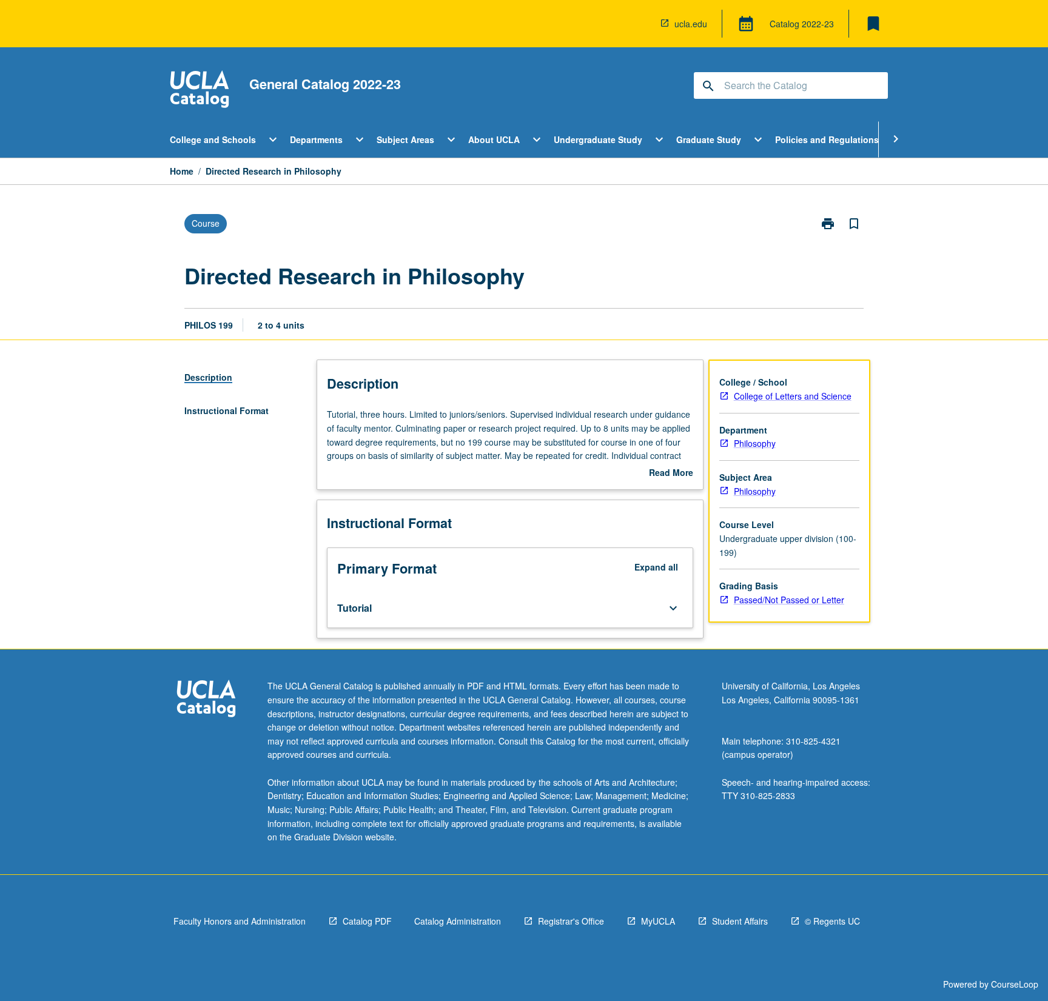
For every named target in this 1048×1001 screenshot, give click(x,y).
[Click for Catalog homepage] (199, 91)
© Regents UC (832, 921)
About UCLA (494, 139)
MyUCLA (658, 921)
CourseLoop (1014, 984)
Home (181, 171)
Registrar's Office (571, 921)
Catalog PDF (367, 921)
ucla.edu (690, 24)
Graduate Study (708, 139)
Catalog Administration (457, 921)
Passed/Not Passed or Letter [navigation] (789, 600)
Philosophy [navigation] (755, 443)
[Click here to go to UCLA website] (206, 700)
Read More (671, 473)
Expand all (656, 567)
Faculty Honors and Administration (239, 921)
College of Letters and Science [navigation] (793, 396)
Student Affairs (740, 921)
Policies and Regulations (827, 139)
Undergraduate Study (598, 139)
